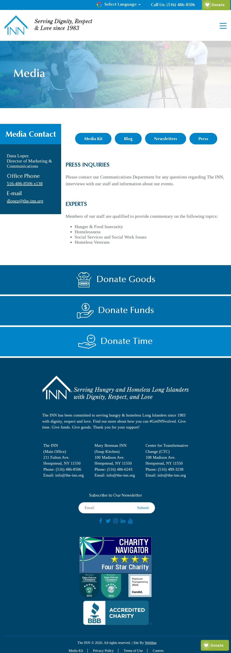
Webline (151, 643)
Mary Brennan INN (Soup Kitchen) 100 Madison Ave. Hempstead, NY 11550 (113, 454)
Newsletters (165, 139)
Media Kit (93, 139)
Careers (158, 651)
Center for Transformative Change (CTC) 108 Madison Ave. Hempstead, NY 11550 (167, 454)
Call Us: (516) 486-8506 (173, 5)
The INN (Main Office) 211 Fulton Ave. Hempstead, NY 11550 (62, 454)
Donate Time (127, 341)
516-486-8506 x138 (25, 183)
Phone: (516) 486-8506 (62, 469)
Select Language (120, 4)
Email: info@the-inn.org (63, 475)
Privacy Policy (103, 651)
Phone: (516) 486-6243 (113, 469)
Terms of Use (133, 651)
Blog (128, 139)
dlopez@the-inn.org (25, 200)
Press (203, 139)
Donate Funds (126, 310)
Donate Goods (126, 280)
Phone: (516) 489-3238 (164, 469)
